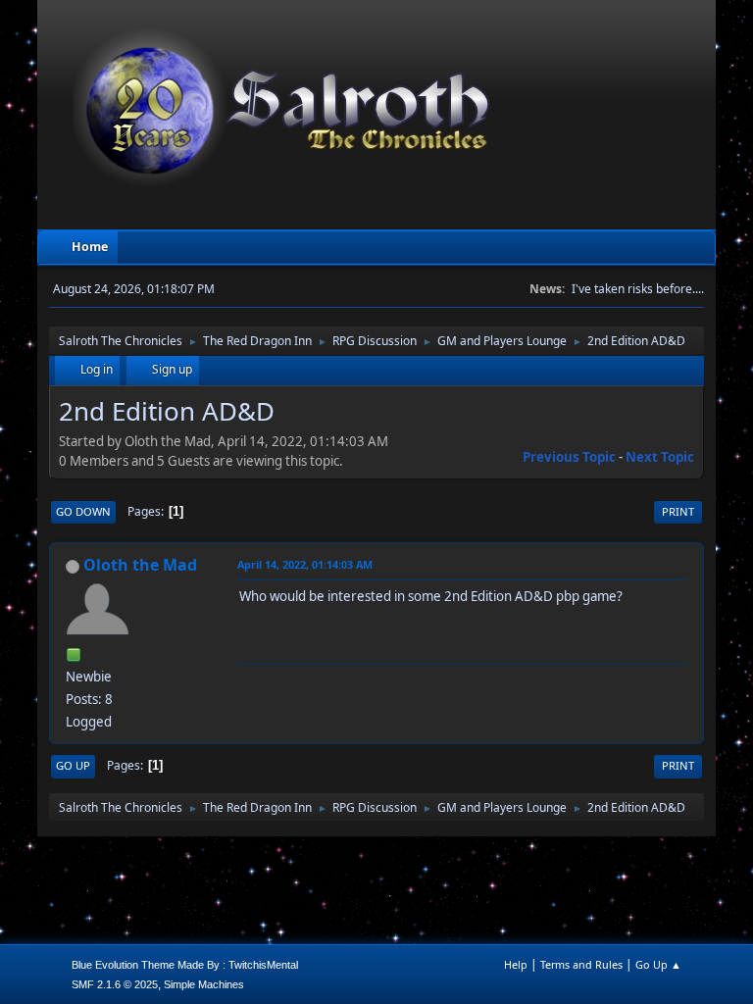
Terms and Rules (581, 964)
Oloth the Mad (140, 565)
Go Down (83, 511)
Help (515, 964)
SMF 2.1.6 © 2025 (115, 984)
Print (678, 511)
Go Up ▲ (658, 964)
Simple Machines (204, 984)
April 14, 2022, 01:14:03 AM (305, 564)
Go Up (73, 765)
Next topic (660, 457)
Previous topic (569, 457)
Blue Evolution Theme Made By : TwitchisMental (185, 965)
